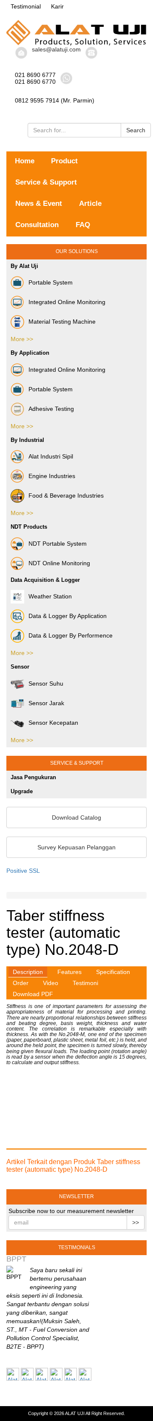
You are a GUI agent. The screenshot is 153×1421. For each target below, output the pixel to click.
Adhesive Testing (51, 408)
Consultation (37, 225)
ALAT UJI (75, 1413)
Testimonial (26, 6)
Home (24, 161)
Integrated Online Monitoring (66, 302)
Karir (57, 6)
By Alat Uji (24, 266)
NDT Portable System (57, 543)
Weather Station (50, 596)
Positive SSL (23, 870)
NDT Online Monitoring (59, 563)
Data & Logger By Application (67, 615)
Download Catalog (76, 817)
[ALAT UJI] (76, 32)
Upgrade (22, 791)
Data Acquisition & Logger (45, 580)
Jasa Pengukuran (33, 777)
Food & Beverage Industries (66, 495)
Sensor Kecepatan (53, 722)
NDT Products (29, 527)
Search (135, 130)
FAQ (83, 225)
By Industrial (27, 440)
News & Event (38, 203)
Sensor (20, 667)
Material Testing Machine (62, 321)
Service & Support (46, 182)
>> (135, 1222)
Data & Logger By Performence (70, 635)
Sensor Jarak (46, 703)
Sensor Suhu (45, 683)
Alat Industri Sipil (50, 456)
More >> (22, 339)
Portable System (50, 282)
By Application (30, 353)
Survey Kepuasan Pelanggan (76, 847)
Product (64, 161)
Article (90, 203)
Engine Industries (51, 476)
